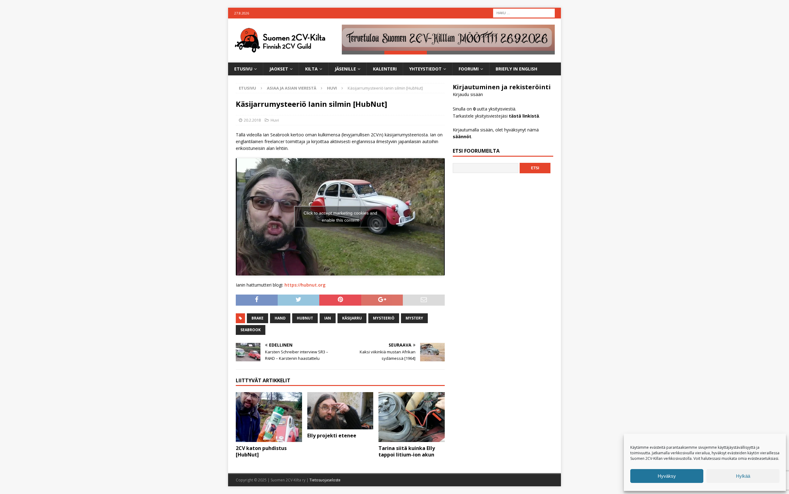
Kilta (311, 69)
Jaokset (278, 69)
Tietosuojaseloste (325, 480)
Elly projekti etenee (331, 435)
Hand (280, 318)
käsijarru (352, 318)
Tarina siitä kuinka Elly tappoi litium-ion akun (406, 451)
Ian (327, 318)
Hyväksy (667, 476)
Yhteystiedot (425, 69)
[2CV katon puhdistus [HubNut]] (269, 417)
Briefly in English (516, 69)
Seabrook (250, 329)
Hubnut (305, 318)
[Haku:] (524, 12)
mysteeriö (383, 318)
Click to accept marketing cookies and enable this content (340, 217)
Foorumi (469, 69)
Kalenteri (385, 69)
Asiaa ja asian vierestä (291, 88)
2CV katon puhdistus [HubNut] (261, 451)
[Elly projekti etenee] (340, 410)
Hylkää (743, 476)
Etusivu (243, 69)
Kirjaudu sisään (468, 94)
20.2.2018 (252, 120)
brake (257, 318)
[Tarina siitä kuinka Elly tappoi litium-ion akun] (411, 417)
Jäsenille (345, 69)
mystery (414, 318)
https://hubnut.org (304, 285)
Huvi (275, 120)
